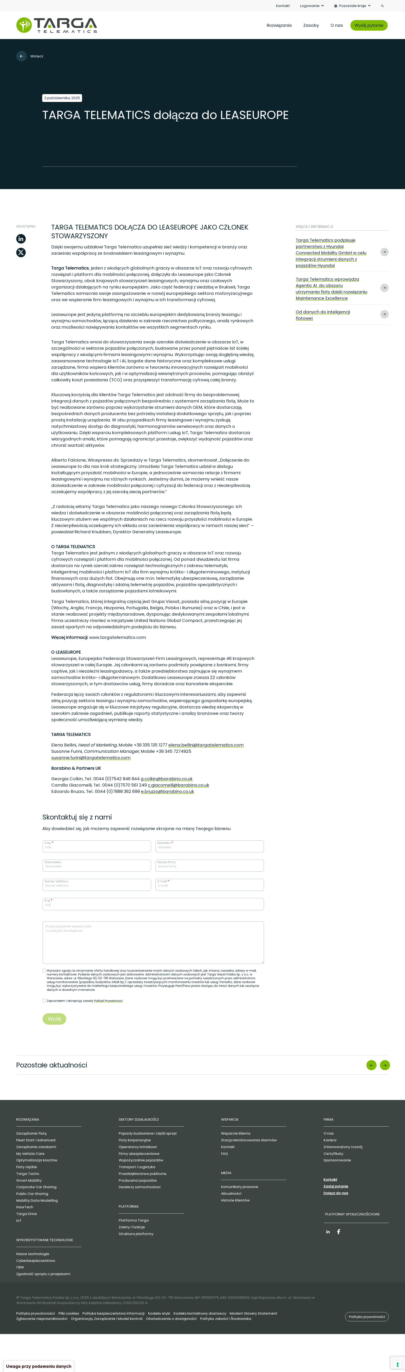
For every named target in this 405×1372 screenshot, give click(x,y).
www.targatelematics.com (117, 637)
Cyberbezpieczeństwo (35, 1260)
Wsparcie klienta (235, 1133)
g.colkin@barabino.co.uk (167, 779)
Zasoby (311, 25)
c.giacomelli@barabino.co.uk (178, 785)
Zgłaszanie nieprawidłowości (41, 1318)
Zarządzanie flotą (31, 1133)
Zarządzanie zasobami (36, 1146)
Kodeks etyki (159, 1313)
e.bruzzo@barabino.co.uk (167, 791)
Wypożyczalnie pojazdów (141, 1160)
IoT (19, 1220)
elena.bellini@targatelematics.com (206, 745)
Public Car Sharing (32, 1193)
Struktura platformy (136, 1233)
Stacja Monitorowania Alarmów (249, 1140)
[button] (21, 239)
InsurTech (24, 1206)
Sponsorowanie (337, 1160)
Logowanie (310, 5)
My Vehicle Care (30, 1153)
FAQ (224, 1153)
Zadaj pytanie (336, 1186)
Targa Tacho (27, 1173)
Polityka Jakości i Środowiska (225, 1318)
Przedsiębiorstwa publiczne (142, 1173)
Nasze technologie (32, 1253)
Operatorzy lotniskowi (138, 1146)
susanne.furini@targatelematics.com (91, 758)
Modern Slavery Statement (253, 1313)
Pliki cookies (68, 1313)
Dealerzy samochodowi (140, 1186)
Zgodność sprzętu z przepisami (43, 1273)
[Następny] (385, 1065)
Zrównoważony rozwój (343, 1146)
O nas (337, 25)
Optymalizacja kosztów (36, 1160)
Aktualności (231, 1193)
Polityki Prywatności (108, 1001)
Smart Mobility (29, 1180)
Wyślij (54, 1019)
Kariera (330, 1140)
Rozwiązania (279, 25)
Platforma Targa (134, 1220)
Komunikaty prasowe (239, 1186)
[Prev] (371, 1065)
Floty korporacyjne (135, 1140)
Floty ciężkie (26, 1166)
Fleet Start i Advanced (35, 1140)
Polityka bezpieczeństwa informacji (113, 1313)
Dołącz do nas (336, 1193)
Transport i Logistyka (137, 1166)
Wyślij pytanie (369, 25)
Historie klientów (235, 1200)
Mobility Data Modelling (37, 1200)
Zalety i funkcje (132, 1227)
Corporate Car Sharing (36, 1186)
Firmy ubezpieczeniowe (139, 1153)
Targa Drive (26, 1213)
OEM (20, 1267)
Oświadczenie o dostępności (171, 1318)
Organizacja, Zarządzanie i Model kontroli (107, 1318)
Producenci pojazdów (138, 1180)
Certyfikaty (333, 1153)
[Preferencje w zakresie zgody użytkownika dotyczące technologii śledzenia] (398, 1365)
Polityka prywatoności (35, 1313)
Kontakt (283, 5)
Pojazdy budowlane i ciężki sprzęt (148, 1133)
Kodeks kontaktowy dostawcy (200, 1313)
